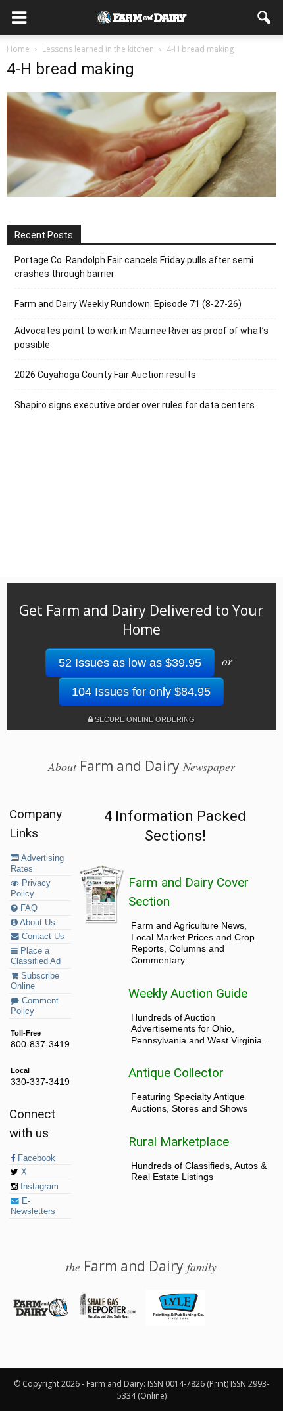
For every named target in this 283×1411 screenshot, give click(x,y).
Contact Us (41, 936)
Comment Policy (35, 1006)
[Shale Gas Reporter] (108, 1316)
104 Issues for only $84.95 (141, 691)
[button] (264, 17)
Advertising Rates (37, 864)
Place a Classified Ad (36, 956)
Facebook (35, 1158)
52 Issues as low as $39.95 (130, 662)
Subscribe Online (35, 981)
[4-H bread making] (141, 193)
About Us (36, 922)
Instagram (38, 1186)
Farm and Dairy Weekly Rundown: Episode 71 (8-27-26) (128, 304)
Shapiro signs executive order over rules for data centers (134, 405)
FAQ (28, 908)
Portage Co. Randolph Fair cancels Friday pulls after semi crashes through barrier (133, 267)
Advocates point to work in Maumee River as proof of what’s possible (141, 338)
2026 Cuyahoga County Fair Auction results (105, 374)
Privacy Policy (31, 888)
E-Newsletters (33, 1206)
